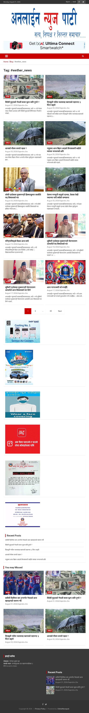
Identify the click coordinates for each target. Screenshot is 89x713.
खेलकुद (8, 592)
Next (60, 311)
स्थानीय (50, 282)
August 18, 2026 (53, 247)
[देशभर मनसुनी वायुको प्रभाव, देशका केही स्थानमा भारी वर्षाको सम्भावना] (65, 179)
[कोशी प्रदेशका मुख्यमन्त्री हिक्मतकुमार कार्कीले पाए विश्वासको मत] (23, 179)
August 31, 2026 (11, 105)
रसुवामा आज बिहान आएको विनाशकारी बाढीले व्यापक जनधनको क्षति (25, 559)
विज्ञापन (68, 2)
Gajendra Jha (23, 105)
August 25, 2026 (11, 201)
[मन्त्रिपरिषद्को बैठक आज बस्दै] (23, 226)
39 (51, 311)
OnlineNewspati (63, 709)
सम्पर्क (74, 2)
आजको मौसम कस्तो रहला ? (16, 148)
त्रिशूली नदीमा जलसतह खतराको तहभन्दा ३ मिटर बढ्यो (22, 550)
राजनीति (8, 189)
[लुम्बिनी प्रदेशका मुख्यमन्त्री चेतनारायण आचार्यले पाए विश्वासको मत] (65, 226)
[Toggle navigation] (6, 56)
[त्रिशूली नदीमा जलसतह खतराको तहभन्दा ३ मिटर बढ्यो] (65, 87)
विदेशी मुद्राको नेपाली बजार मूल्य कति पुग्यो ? (22, 102)
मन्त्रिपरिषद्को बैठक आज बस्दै (17, 241)
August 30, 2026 (53, 108)
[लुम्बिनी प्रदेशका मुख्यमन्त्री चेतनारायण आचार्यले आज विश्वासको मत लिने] (23, 272)
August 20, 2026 (53, 201)
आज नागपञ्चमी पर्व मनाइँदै (57, 287)
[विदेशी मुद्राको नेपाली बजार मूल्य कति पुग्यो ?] (23, 87)
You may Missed (13, 567)
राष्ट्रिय (50, 96)
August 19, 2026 (11, 244)
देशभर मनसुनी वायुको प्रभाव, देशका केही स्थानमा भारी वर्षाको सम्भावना (62, 196)
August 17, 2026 (11, 293)
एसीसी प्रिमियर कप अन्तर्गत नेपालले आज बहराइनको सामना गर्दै (24, 540)
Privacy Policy (40, 709)
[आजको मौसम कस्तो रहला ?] (23, 133)
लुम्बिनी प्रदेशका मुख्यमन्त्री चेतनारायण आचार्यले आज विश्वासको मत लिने (20, 289)
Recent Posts (55, 672)
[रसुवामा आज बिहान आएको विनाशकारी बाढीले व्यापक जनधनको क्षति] (65, 133)
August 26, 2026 (53, 154)
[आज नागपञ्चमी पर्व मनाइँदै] (65, 272)
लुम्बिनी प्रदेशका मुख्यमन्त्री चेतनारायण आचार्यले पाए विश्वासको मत (62, 242)
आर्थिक (8, 96)
